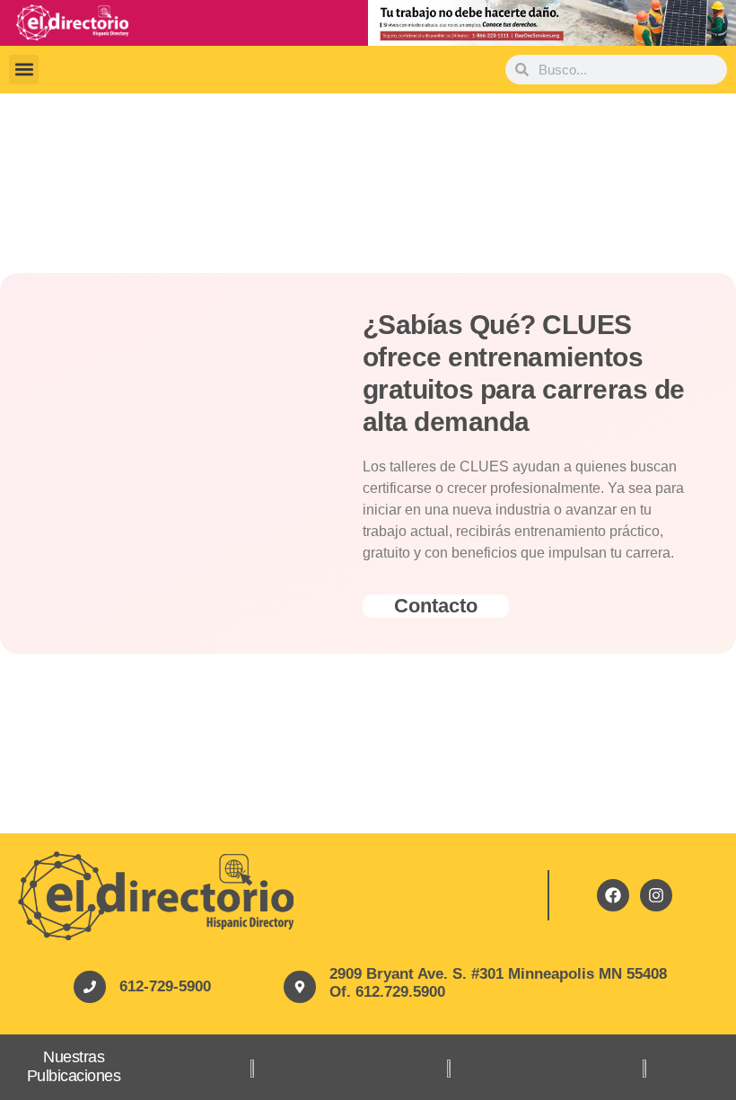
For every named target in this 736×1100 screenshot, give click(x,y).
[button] (24, 69)
